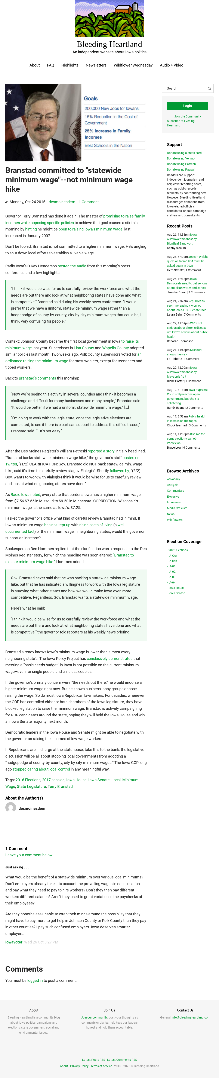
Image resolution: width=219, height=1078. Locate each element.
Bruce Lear (174, 447)
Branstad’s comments (37, 378)
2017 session (53, 780)
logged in (35, 980)
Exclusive (173, 496)
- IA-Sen (172, 561)
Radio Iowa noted (25, 494)
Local (116, 780)
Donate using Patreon (181, 164)
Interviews (174, 502)
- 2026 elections (177, 550)
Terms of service (101, 1066)
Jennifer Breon (176, 292)
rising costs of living (95, 525)
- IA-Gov (172, 555)
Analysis (172, 485)
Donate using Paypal (180, 169)
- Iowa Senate (176, 593)
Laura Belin (174, 314)
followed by (119, 470)
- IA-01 (171, 566)
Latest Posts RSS (93, 1059)
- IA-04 (171, 582)
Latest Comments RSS (122, 1059)
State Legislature (31, 786)
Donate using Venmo (181, 158)
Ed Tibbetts (174, 359)
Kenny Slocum (176, 248)
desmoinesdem (62, 202)
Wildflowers (174, 520)
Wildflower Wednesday (133, 65)
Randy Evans (175, 407)
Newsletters (96, 65)
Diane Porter (175, 381)
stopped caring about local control (41, 769)
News (171, 514)
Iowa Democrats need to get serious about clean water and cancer (187, 283)
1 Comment (89, 202)
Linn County (84, 348)
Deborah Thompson (180, 341)
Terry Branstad (60, 786)
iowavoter (13, 942)
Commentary (175, 490)
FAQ (50, 65)
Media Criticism (177, 508)
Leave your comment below (29, 855)
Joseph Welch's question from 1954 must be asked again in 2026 (187, 261)
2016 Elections (28, 780)
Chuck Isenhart (177, 425)
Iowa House (76, 780)
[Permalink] (6, 202)
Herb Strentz (175, 270)
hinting (31, 229)
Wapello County (115, 348)
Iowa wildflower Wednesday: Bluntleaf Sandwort (182, 239)
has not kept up (57, 525)
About (35, 65)
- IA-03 (171, 577)
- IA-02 (171, 571)
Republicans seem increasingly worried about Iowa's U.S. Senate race (186, 305)
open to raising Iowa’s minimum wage (91, 229)
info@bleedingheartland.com (191, 1017)
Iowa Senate (99, 780)
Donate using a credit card (184, 153)
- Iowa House (175, 588)
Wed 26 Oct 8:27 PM (41, 942)
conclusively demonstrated (110, 658)
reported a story (101, 451)
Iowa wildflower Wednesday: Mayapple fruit (182, 372)
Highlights (69, 65)
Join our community (94, 1017)
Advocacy (173, 479)
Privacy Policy (79, 1066)
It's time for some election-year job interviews (186, 438)
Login (187, 106)
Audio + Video (171, 65)
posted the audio (72, 266)
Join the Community (187, 116)
